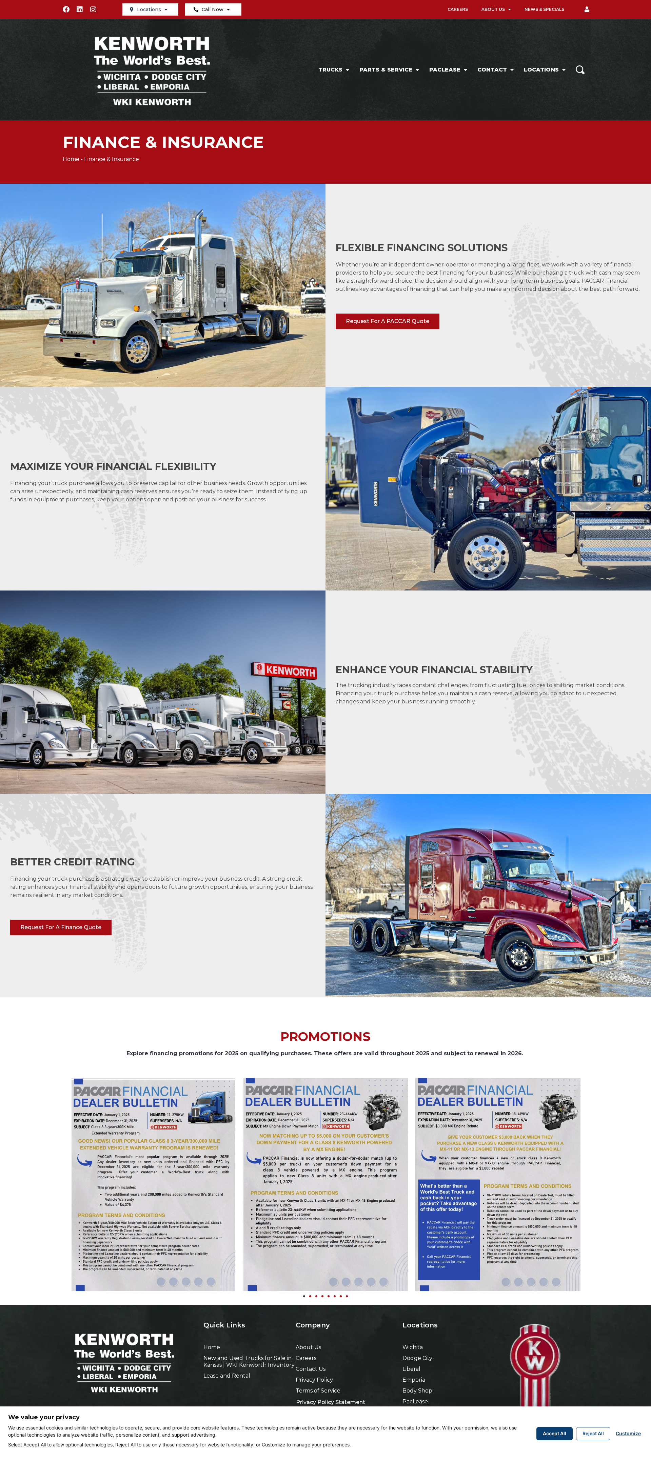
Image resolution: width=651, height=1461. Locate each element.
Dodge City (417, 1358)
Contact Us (311, 1369)
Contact (492, 69)
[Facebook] (66, 9)
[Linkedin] (79, 9)
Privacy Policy (314, 1380)
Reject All (593, 1433)
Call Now (212, 9)
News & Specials (544, 9)
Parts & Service (385, 69)
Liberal (411, 1369)
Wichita (412, 1347)
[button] (587, 9)
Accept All (554, 1433)
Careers (458, 9)
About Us (493, 9)
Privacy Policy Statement (330, 1402)
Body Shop (417, 1390)
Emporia (413, 1380)
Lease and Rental (226, 1376)
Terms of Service (318, 1390)
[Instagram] (93, 9)
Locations (149, 9)
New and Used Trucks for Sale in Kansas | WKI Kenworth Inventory (249, 1361)
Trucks (330, 69)
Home (71, 159)
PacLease (444, 69)
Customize (628, 1433)
